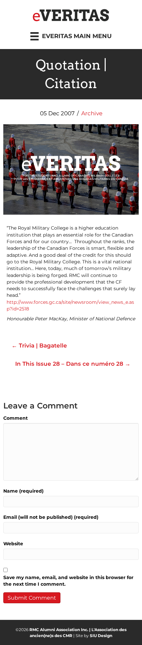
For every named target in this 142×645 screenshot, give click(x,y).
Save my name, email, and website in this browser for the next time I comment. (68, 580)
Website (13, 544)
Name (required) (23, 491)
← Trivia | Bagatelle (39, 345)
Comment (15, 418)
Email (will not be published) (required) (50, 517)
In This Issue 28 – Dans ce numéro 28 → (72, 363)
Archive (91, 113)
